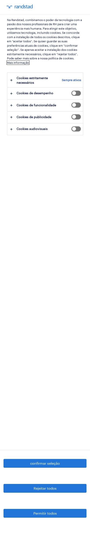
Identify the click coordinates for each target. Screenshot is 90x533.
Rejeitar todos (45, 488)
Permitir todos (45, 513)
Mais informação (18, 62)
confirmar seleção (45, 463)
